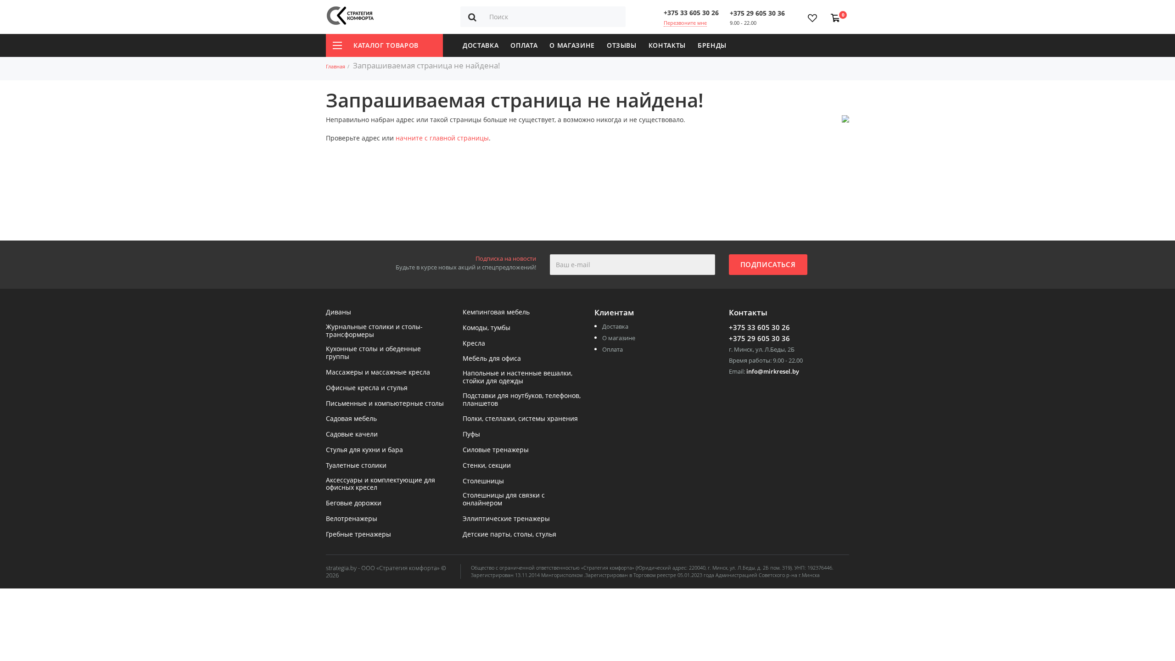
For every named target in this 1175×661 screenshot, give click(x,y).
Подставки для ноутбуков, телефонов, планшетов (522, 400)
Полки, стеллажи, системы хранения (520, 419)
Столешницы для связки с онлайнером (504, 499)
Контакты (667, 45)
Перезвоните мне (685, 22)
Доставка (480, 45)
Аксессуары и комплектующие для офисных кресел (380, 484)
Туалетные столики (356, 466)
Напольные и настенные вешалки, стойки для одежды (517, 377)
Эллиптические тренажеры (506, 519)
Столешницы (483, 481)
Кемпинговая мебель (496, 312)
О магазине (572, 45)
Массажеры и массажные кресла (378, 372)
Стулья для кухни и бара (364, 450)
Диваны (338, 312)
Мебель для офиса (492, 359)
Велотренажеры (351, 519)
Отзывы (622, 45)
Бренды (712, 45)
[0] (833, 13)
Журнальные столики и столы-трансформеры (374, 331)
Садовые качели (352, 434)
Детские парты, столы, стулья (509, 534)
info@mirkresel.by (772, 371)
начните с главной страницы (442, 138)
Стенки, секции (487, 466)
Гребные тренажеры (358, 534)
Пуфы (471, 434)
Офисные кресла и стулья (367, 388)
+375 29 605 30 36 (757, 13)
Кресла (474, 343)
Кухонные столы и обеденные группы (373, 353)
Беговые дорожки (353, 503)
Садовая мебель (351, 419)
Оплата (523, 45)
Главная (335, 66)
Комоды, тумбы (486, 328)
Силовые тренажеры (496, 450)
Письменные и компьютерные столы (385, 404)
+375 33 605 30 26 (691, 12)
